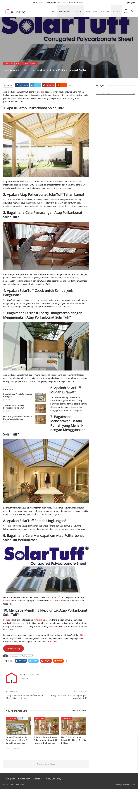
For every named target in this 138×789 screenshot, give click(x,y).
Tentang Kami (37, 2)
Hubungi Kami (50, 2)
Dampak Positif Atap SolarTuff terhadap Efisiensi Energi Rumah (24, 696)
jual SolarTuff (56, 600)
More (125, 13)
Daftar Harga (105, 11)
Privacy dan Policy (76, 2)
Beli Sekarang (13, 648)
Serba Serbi (78, 11)
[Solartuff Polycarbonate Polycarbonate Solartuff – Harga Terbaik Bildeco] (40, 408)
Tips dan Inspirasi (91, 11)
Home (53, 11)
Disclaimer (62, 2)
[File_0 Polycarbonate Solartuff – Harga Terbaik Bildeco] (40, 419)
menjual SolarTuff (43, 619)
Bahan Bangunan (64, 11)
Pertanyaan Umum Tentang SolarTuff (21, 656)
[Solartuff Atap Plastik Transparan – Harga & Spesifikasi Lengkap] (40, 397)
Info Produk (116, 11)
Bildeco (6, 600)
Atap (18, 63)
